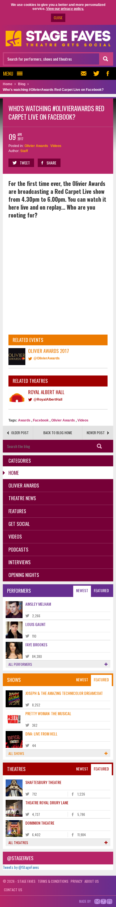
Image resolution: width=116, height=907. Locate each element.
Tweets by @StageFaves (21, 867)
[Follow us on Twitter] (96, 73)
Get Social (19, 523)
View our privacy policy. (65, 9)
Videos (55, 146)
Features (17, 511)
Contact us (13, 889)
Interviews (19, 562)
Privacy (76, 881)
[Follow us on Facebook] (107, 73)
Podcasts (18, 549)
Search (99, 446)
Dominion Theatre (39, 823)
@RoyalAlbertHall (48, 399)
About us (91, 881)
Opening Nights (23, 574)
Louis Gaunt (35, 624)
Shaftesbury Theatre (43, 782)
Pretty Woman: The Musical (48, 713)
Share (51, 163)
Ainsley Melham (38, 604)
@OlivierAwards (47, 358)
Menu (8, 73)
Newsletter (85, 73)
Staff (24, 151)
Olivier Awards (36, 146)
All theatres (18, 842)
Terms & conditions (53, 881)
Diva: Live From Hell (41, 734)
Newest (82, 590)
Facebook (41, 420)
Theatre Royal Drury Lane (46, 802)
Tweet (25, 163)
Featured (101, 590)
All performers (20, 664)
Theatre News (22, 498)
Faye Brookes (36, 644)
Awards (24, 420)
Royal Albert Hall (46, 392)
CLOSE (58, 17)
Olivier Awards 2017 (48, 350)
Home (13, 472)
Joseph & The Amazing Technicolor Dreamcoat (64, 693)
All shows (16, 753)
